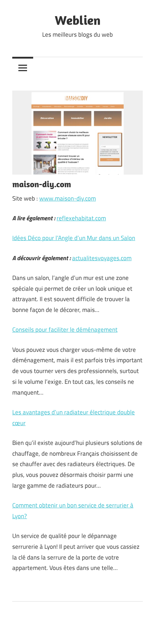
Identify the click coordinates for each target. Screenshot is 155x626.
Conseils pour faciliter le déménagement (65, 329)
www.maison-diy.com (67, 198)
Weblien (78, 20)
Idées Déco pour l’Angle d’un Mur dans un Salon (73, 238)
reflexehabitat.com (81, 218)
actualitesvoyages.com (102, 258)
